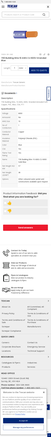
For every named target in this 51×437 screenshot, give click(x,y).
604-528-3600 (22, 385)
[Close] (44, 392)
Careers (5, 342)
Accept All (23, 421)
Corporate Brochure (11, 347)
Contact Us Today (19, 250)
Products (6, 367)
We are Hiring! (17, 287)
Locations (6, 351)
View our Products (19, 263)
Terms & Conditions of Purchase (37, 321)
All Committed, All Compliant (35, 308)
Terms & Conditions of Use (37, 314)
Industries (32, 363)
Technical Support (35, 351)
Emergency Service (36, 347)
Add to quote (39, 70)
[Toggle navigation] (3, 6)
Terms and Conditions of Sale (13, 321)
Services (31, 367)
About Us (6, 307)
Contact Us (32, 342)
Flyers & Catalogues (19, 275)
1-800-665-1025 (10, 2)
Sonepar (6, 326)
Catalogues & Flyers (11, 363)
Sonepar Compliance (11, 331)
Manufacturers (34, 326)
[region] (23, 412)
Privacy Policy (8, 313)
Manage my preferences (23, 427)
